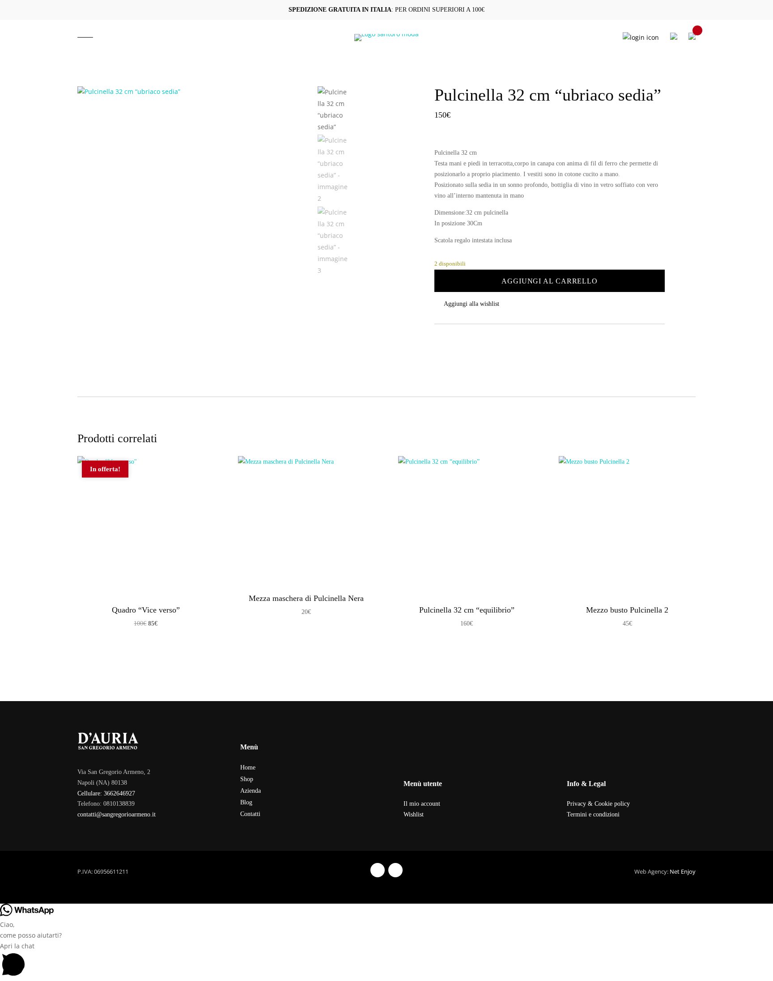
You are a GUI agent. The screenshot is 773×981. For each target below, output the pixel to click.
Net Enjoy (683, 871)
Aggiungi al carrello (549, 281)
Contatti (250, 814)
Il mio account (421, 803)
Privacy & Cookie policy (598, 803)
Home (247, 767)
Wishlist (413, 814)
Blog (246, 802)
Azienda (250, 790)
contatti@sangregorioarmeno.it (116, 814)
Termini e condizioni (593, 814)
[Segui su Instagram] (395, 870)
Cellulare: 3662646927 (106, 793)
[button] (549, 304)
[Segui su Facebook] (377, 870)
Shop (246, 779)
